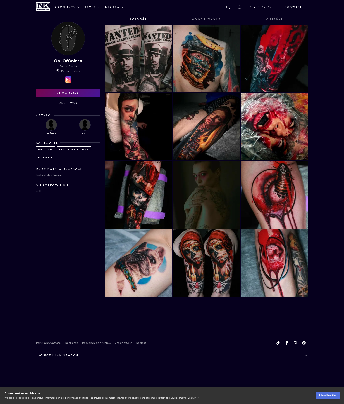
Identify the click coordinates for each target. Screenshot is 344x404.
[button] (239, 7)
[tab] (138, 19)
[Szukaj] (228, 7)
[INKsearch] (43, 7)
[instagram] (295, 343)
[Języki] (239, 7)
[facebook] (286, 343)
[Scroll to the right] (302, 19)
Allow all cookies (327, 395)
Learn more (194, 397)
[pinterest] (304, 343)
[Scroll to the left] (110, 19)
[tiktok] (278, 343)
